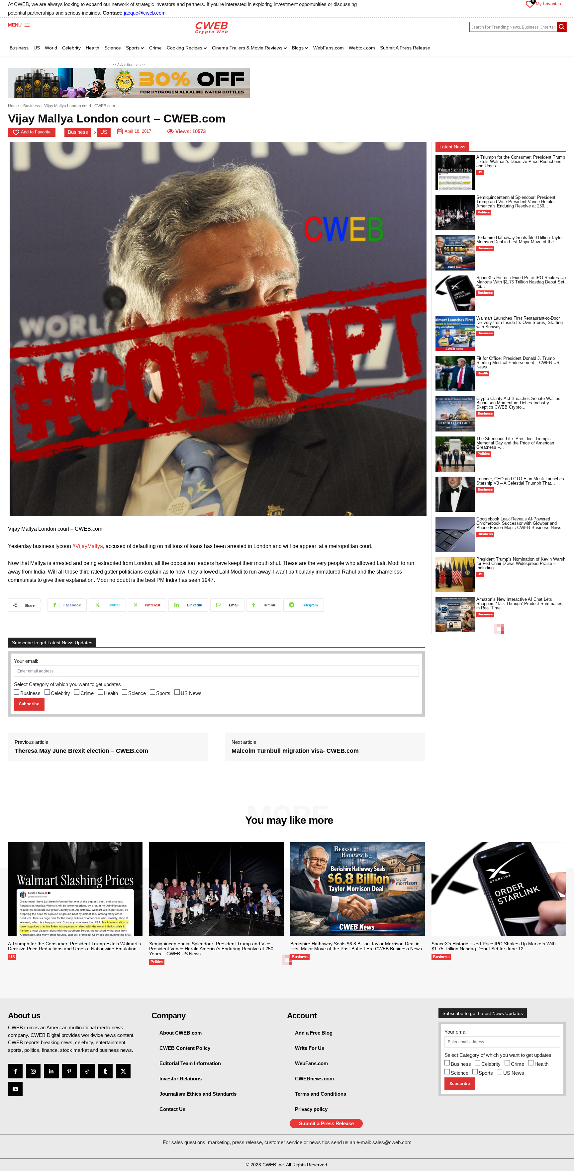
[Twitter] (123, 1071)
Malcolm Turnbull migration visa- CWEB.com (295, 750)
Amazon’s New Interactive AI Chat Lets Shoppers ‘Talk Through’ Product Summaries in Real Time (519, 603)
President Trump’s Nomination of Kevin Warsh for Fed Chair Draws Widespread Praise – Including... (520, 563)
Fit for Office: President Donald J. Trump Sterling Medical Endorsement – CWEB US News (517, 362)
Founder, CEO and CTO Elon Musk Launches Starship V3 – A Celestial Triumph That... (520, 481)
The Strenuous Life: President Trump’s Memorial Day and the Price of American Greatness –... (515, 443)
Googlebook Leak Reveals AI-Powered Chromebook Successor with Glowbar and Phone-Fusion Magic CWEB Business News (518, 523)
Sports (163, 693)
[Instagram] (33, 1071)
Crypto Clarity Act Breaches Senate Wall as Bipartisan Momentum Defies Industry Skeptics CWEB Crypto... (518, 403)
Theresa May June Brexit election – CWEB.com (81, 750)
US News (191, 693)
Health (111, 693)
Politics (484, 212)
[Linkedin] (51, 1071)
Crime (87, 693)
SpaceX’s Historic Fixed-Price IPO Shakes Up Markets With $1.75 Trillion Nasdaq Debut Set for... (521, 282)
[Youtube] (15, 1089)
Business (31, 106)
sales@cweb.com (392, 1142)
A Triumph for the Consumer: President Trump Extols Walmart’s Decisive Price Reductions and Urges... (520, 161)
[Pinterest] (69, 1071)
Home (13, 106)
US (103, 132)
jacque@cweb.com (145, 13)
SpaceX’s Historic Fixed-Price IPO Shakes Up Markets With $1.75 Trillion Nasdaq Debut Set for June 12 (493, 946)
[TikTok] (87, 1071)
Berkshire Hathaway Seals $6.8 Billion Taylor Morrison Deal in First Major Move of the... (519, 239)
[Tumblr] (105, 1071)
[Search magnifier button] (561, 27)
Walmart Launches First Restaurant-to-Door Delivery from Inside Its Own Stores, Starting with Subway (519, 322)
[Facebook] (15, 1071)
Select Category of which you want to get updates (67, 684)
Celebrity (60, 693)
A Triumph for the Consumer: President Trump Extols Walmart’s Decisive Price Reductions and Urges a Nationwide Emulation (74, 946)
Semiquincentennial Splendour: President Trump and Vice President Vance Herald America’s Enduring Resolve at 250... (515, 201)
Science (137, 693)
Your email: (26, 661)
